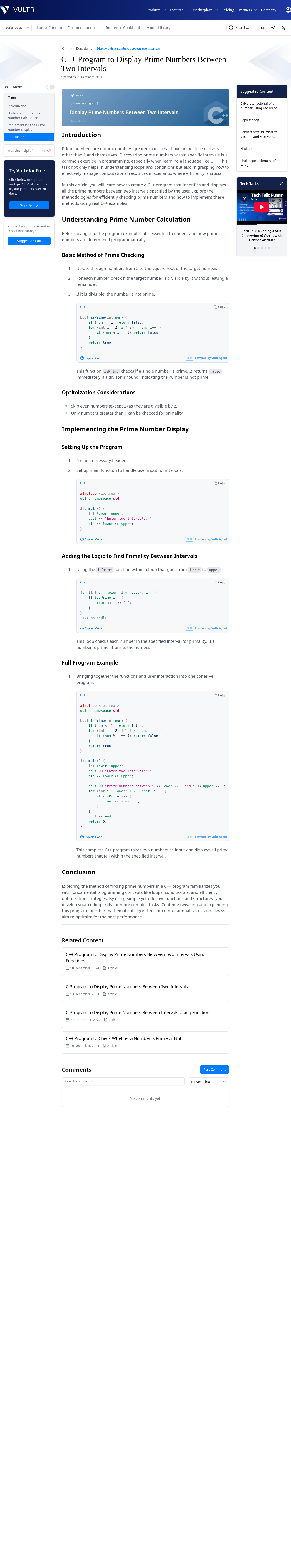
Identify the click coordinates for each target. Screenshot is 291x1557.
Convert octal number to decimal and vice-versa (258, 134)
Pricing (228, 10)
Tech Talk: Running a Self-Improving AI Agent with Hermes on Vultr (262, 235)
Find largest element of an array (260, 162)
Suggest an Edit (29, 241)
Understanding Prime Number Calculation (24, 115)
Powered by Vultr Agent (211, 358)
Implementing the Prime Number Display (26, 127)
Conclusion (16, 137)
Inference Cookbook (123, 27)
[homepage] (17, 10)
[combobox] (208, 1081)
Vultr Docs (14, 27)
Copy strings (249, 120)
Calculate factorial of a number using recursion (259, 105)
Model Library (158, 27)
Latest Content (49, 27)
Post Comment (214, 1069)
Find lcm (246, 148)
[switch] (50, 87)
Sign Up (26, 205)
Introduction (17, 106)
